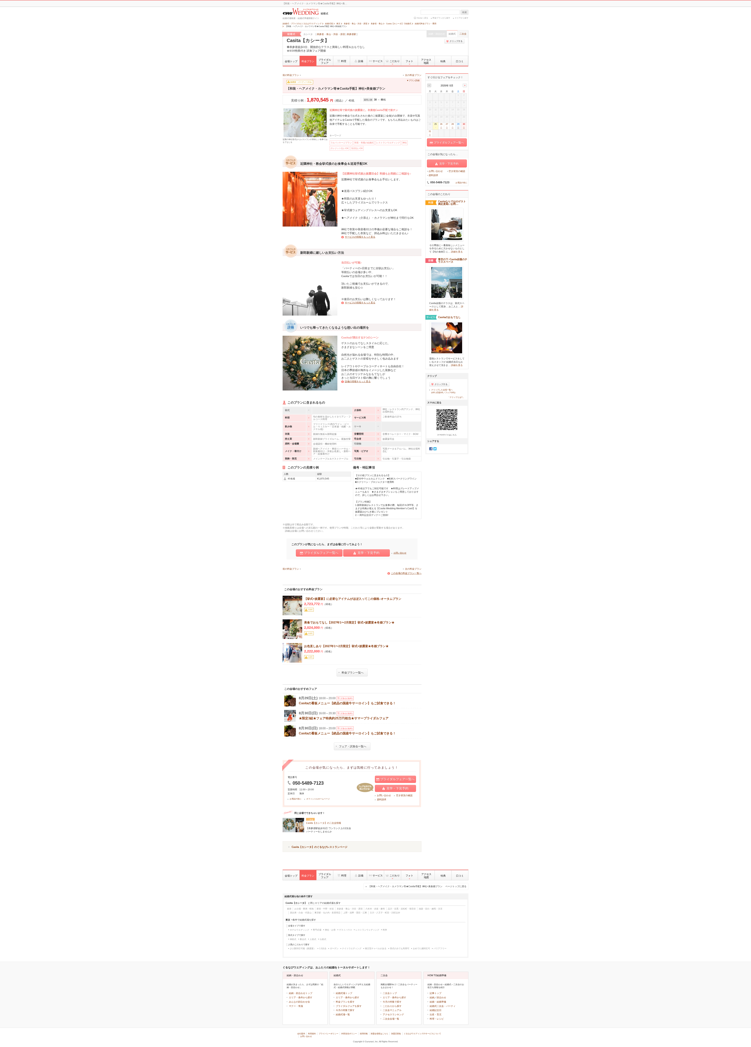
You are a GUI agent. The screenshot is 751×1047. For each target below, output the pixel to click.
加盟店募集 (396, 1034)
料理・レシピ (437, 1018)
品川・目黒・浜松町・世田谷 (402, 909)
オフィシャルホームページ (318, 799)
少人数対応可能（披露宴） (303, 948)
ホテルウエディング (299, 930)
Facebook (430, 448)
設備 (360, 61)
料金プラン (308, 61)
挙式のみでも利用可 (399, 948)
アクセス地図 (426, 61)
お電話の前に (295, 799)
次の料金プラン (413, 75)
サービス (378, 61)
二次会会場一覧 (391, 1018)
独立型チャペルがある (375, 948)
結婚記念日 (435, 1010)
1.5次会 (322, 948)
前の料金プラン (291, 75)
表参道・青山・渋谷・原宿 (331, 34)
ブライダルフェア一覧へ (321, 552)
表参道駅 (351, 34)
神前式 (293, 939)
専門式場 (317, 930)
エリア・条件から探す (300, 997)
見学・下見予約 (368, 552)
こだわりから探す (392, 1006)
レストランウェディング (367, 930)
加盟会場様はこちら (379, 1034)
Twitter (435, 448)
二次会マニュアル (392, 1010)
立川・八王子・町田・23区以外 (385, 912)
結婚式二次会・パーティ (442, 1006)
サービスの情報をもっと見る (360, 237)
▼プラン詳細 (413, 80)
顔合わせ (441, 997)
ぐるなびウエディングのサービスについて (422, 1034)
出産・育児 (435, 1014)
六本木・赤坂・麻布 (375, 909)
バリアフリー (440, 948)
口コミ (460, 61)
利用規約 (312, 1034)
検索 (464, 12)
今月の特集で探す (345, 1010)
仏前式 (323, 939)
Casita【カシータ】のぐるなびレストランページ (319, 847)
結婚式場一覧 (343, 1014)
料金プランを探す (345, 1001)
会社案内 (301, 1034)
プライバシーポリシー (328, 1034)
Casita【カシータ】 (308, 40)
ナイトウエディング (351, 948)
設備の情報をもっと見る (358, 381)
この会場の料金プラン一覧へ (406, 573)
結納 (432, 997)
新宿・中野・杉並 (325, 909)
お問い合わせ (399, 553)
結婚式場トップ (344, 993)
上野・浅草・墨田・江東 (355, 912)
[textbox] (440, 12)
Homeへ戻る (422, 18)
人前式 (313, 939)
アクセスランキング (393, 1014)
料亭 (385, 930)
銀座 (289, 909)
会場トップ (291, 61)
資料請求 (381, 799)
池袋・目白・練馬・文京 (430, 909)
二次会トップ (390, 993)
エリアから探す (461, 18)
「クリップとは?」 (456, 397)
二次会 (462, 33)
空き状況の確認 (404, 795)
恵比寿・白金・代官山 (301, 912)
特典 (443, 61)
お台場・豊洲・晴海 (304, 909)
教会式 (303, 939)
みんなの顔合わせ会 (299, 1001)
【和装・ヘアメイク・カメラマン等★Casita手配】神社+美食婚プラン (417, 886)
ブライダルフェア (324, 61)
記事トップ (435, 993)
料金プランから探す (441, 18)
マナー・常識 (296, 1006)
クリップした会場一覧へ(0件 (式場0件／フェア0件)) (443, 391)
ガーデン (334, 948)
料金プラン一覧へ (353, 672)
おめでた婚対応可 (421, 948)
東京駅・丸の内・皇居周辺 (327, 912)
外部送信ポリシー (349, 1034)
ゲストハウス (345, 930)
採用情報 (364, 1034)
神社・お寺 (330, 930)
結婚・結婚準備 (438, 1001)
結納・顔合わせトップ (300, 993)
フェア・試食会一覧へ (352, 746)
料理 (343, 61)
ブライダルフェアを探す (349, 1006)
